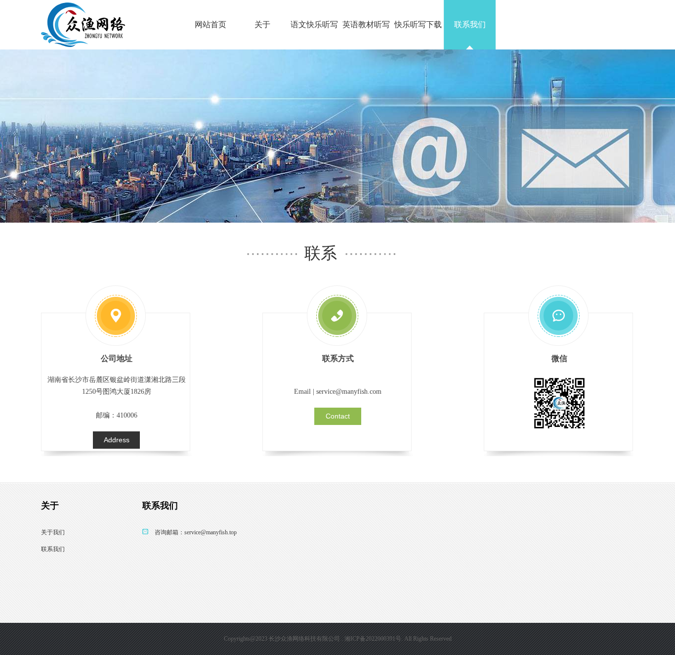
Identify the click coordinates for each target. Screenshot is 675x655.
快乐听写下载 (418, 24)
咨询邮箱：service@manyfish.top (196, 532)
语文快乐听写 (314, 24)
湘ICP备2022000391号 (372, 638)
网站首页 (210, 24)
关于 (262, 24)
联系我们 (470, 24)
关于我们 (53, 532)
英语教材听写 (366, 24)
